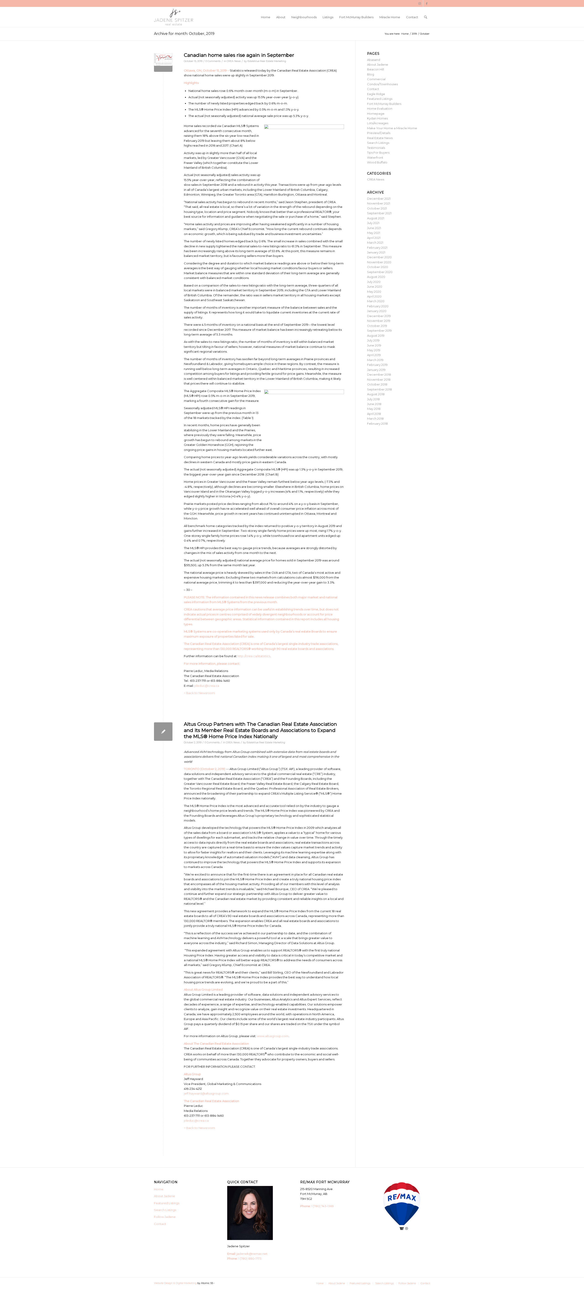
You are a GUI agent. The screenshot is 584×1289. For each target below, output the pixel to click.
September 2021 (379, 213)
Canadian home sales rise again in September (239, 55)
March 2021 (375, 242)
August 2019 (375, 335)
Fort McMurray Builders (384, 104)
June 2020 (374, 286)
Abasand (373, 60)
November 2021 (378, 203)
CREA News (234, 61)
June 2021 (374, 228)
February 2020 (377, 306)
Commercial (376, 79)
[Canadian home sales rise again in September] (163, 62)
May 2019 (373, 350)
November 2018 (379, 379)
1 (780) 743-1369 (322, 1206)
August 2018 (376, 394)
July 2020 (374, 282)
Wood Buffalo (377, 162)
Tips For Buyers (378, 152)
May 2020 (374, 291)
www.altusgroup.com (273, 1036)
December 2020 (379, 257)
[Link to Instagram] (419, 3)
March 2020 (375, 301)
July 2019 (373, 340)
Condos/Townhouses (382, 84)
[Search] (425, 17)
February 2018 (377, 423)
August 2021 (375, 218)
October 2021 (377, 208)
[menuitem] (265, 17)
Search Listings (378, 143)
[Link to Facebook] (426, 3)
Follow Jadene (165, 1217)
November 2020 (379, 262)
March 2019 (375, 360)
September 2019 (379, 330)
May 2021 (373, 233)
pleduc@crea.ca (206, 685)
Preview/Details (378, 133)
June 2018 (374, 404)
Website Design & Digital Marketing (175, 1283)
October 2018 (377, 384)
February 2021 (377, 247)
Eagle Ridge (376, 94)
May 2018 (374, 409)
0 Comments (213, 61)
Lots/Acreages (377, 123)
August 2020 (376, 277)
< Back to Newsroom (199, 693)
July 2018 (373, 399)
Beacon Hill (375, 69)
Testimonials (376, 148)
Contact (373, 89)
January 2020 (376, 311)
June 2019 (374, 345)
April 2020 (374, 296)
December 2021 (379, 198)
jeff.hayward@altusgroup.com (206, 1093)
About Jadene (377, 64)
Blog (370, 74)
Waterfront (375, 157)
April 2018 (374, 414)
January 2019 (376, 370)
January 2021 (376, 252)
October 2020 (377, 267)
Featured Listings (379, 99)
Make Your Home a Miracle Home (392, 128)
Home (158, 1189)
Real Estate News (380, 138)
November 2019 (378, 321)
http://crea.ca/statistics (253, 656)
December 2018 (379, 374)
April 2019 (374, 355)
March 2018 (375, 418)
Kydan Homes (377, 118)
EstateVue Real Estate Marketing (267, 61)
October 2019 (377, 326)
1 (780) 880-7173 (249, 1258)
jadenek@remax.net (252, 1253)
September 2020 (380, 272)
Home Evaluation (379, 108)
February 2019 (377, 365)
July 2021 (373, 223)
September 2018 (379, 389)
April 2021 (374, 238)
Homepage (375, 113)
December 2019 (379, 316)
